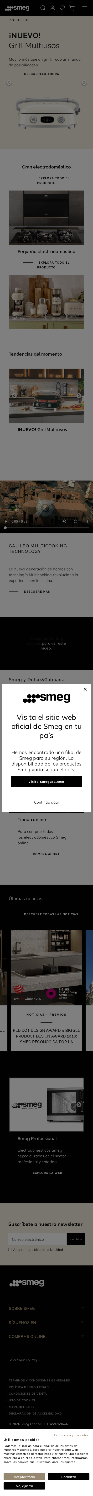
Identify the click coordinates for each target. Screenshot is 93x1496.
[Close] (85, 689)
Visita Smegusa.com (47, 781)
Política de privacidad (71, 1434)
